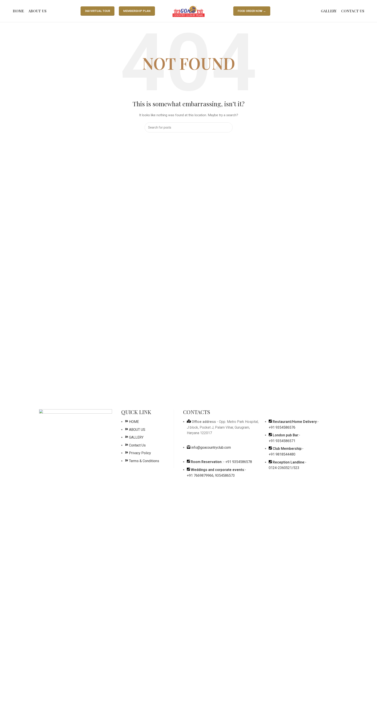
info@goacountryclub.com (211, 447)
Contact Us (137, 445)
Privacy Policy (140, 453)
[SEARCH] (228, 127)
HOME (134, 422)
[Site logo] (188, 11)
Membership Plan (137, 11)
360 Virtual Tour (97, 11)
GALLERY (136, 437)
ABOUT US (137, 430)
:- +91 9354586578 (221, 462)
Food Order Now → (252, 11)
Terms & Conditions (144, 461)
